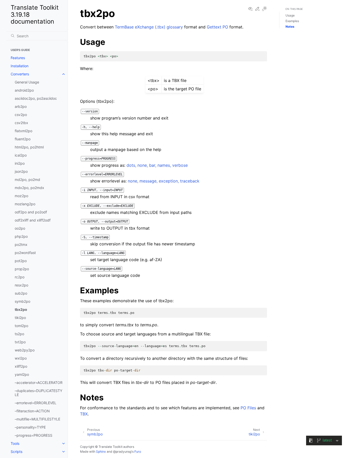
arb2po (21, 106)
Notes (290, 26)
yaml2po (22, 374)
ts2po (19, 334)
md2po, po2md (27, 179)
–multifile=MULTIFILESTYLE (37, 419)
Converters (20, 74)
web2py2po (25, 350)
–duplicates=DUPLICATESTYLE (38, 392)
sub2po (21, 293)
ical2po (21, 155)
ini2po (20, 163)
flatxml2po (23, 131)
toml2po (21, 326)
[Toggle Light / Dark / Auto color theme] (264, 9)
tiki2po (20, 317)
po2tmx (21, 244)
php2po (21, 236)
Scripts (16, 451)
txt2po (20, 342)
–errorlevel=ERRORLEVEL (35, 403)
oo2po (20, 228)
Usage (290, 15)
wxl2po (21, 358)
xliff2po (21, 366)
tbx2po (21, 309)
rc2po (19, 277)
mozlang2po (25, 204)
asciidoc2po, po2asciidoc (36, 98)
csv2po (21, 114)
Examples (292, 21)
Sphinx (101, 451)
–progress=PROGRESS (33, 435)
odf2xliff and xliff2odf (33, 220)
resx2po (21, 285)
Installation (19, 66)
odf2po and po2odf (31, 212)
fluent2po (22, 139)
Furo (137, 451)
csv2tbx (21, 123)
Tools (15, 443)
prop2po (22, 269)
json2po (21, 171)
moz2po (21, 196)
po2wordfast (25, 252)
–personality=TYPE (30, 427)
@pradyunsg (122, 451)
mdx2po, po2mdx (29, 187)
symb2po (22, 301)
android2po (24, 90)
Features (18, 58)
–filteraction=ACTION (32, 411)
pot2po (21, 261)
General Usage (27, 82)
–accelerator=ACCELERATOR (38, 382)
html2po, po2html (29, 147)
